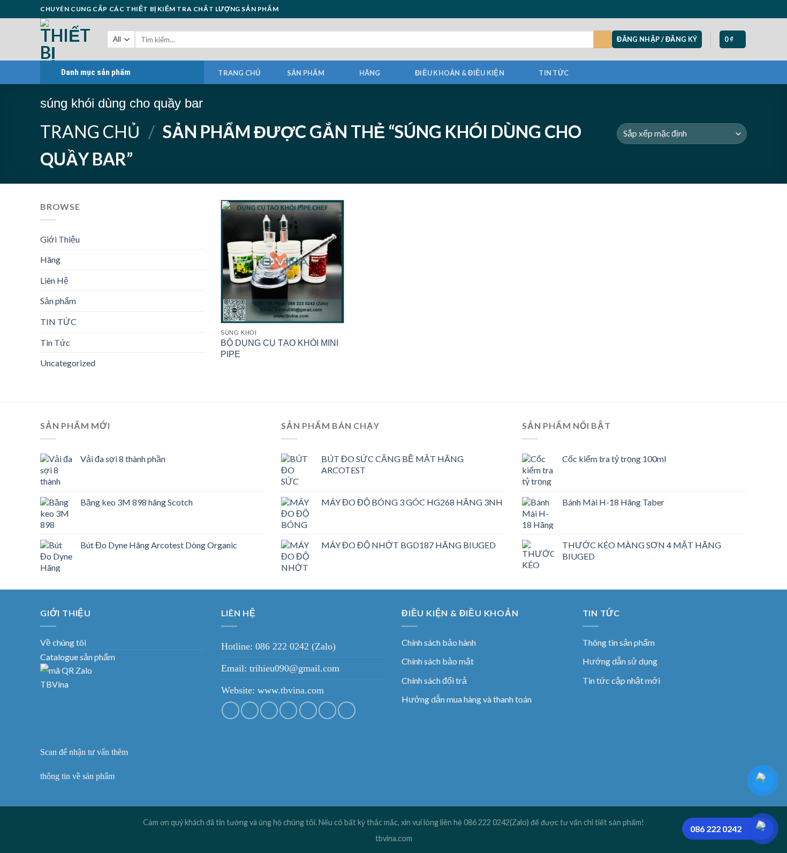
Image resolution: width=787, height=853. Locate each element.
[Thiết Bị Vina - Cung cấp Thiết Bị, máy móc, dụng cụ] (65, 39)
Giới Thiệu (60, 239)
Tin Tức (55, 342)
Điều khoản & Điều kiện (459, 73)
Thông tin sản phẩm (618, 642)
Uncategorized (67, 363)
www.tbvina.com (291, 690)
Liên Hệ (54, 280)
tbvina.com (393, 838)
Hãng (370, 73)
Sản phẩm (305, 73)
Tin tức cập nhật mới (621, 680)
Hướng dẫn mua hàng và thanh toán (467, 699)
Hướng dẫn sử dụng (619, 661)
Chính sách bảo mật (438, 661)
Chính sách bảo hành (439, 642)
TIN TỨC (554, 73)
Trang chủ (239, 73)
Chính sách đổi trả (434, 680)
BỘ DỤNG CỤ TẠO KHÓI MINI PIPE (279, 348)
